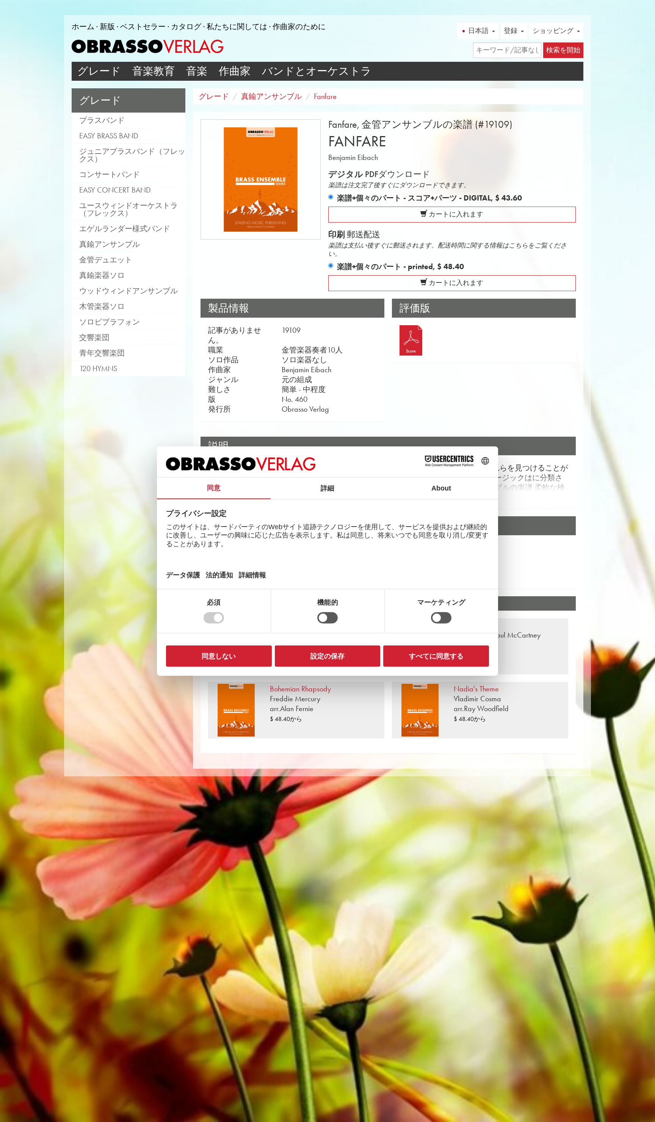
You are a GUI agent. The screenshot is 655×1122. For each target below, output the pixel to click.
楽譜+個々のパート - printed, (400, 266)
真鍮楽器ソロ (102, 275)
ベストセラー (143, 26)
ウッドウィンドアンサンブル (128, 290)
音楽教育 (153, 71)
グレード (99, 71)
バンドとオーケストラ (316, 71)
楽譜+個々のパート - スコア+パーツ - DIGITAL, (429, 197)
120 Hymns (98, 368)
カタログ (186, 26)
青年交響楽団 (102, 352)
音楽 (196, 71)
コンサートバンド (109, 174)
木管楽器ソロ (102, 306)
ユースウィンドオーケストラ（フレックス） (128, 209)
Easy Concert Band (115, 189)
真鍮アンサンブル (109, 244)
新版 (107, 26)
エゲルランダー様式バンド (124, 228)
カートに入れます (455, 214)
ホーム (83, 26)
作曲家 (235, 71)
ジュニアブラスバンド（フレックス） (132, 155)
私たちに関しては (237, 26)
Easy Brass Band (108, 135)
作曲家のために (299, 26)
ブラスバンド (102, 120)
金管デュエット (105, 259)
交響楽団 (94, 337)
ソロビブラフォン (109, 321)
